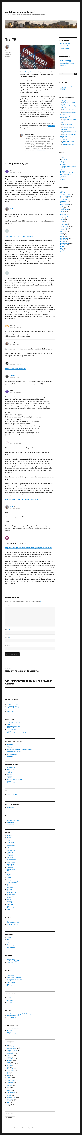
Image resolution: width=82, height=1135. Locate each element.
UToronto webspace (12, 946)
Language (9, 1065)
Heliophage (9, 747)
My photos (63, 161)
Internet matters (11, 1064)
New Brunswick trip (65, 43)
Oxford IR (9, 980)
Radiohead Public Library (13, 820)
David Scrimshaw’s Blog (13, 922)
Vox (8, 906)
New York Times (11, 869)
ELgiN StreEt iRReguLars (13, 924)
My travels (62, 178)
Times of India (10, 903)
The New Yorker (11, 894)
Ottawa (8, 1074)
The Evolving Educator (12, 783)
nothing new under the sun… (14, 751)
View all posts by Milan (39, 150)
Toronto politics (11, 982)
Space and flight (11, 1092)
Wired (8, 909)
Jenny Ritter (10, 819)
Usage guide (63, 87)
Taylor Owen (10, 962)
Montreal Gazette (11, 862)
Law (8, 1067)
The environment (11, 1097)
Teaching (9, 1095)
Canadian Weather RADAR (13, 723)
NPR (8, 871)
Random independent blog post (15, 779)
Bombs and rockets (11, 1048)
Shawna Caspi (10, 824)
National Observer (11, 866)
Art (7, 1045)
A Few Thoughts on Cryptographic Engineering (19, 1014)
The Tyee (9, 899)
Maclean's (9, 861)
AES (8, 939)
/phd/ (8, 974)
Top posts (62, 171)
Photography (8, 56)
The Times (9, 897)
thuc (61, 169)
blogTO (8, 840)
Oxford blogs (63, 163)
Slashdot (9, 877)
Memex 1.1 (9, 772)
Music (8, 1072)
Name (7, 629)
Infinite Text (10, 1030)
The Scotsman (10, 896)
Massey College (10, 975)
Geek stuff (7, 54)
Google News (10, 855)
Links (8, 942)
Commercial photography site (67, 86)
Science (7, 58)
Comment (9, 605)
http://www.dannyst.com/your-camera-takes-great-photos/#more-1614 (28, 548)
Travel (8, 1102)
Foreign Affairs (10, 852)
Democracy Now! (11, 850)
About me (62, 156)
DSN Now (9, 724)
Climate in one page (11, 796)
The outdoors (10, 1099)
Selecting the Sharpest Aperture (15, 368)
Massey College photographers (14, 977)
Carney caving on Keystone (69, 119)
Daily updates (10, 1053)
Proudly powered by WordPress (28, 1128)
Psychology (9, 1085)
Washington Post (11, 908)
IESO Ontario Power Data (13, 728)
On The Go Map (10, 807)
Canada (8, 1052)
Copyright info (64, 176)
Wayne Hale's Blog (11, 1000)
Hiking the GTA (10, 771)
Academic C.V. (65, 157)
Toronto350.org (11, 711)
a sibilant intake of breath (20, 12)
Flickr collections (64, 48)
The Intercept (10, 889)
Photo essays (10, 1079)
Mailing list (63, 89)
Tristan (12, 375)
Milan (6, 50)
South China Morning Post (13, 881)
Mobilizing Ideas (11, 959)
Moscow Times (10, 864)
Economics (9, 1055)
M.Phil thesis (10, 1069)
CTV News (9, 849)
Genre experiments (11, 941)
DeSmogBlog (10, 744)
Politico (8, 872)
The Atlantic (10, 884)
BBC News (9, 839)
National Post (10, 867)
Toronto (9, 1100)
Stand (8, 709)
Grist (8, 746)
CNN (8, 847)
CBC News (9, 844)
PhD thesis (9, 1077)
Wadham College (11, 986)
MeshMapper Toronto (12, 729)
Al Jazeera (9, 835)
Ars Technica (10, 837)
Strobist (9, 781)
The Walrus (9, 901)
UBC (8, 984)
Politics (8, 1084)
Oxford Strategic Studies (13, 1015)
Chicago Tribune (11, 845)
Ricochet (9, 874)
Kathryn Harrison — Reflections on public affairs (19, 749)
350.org (8, 703)
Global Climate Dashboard (13, 726)
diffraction (51, 125)
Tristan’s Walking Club (66, 174)
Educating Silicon (11, 767)
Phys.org (9, 997)
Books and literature (12, 1050)
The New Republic (11, 892)
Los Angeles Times (11, 859)
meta (8, 944)
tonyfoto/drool (10, 926)
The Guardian (10, 887)
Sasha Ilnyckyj (10, 822)
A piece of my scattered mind (14, 1028)
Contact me (64, 159)
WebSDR (9, 731)
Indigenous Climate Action (13, 708)
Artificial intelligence (12, 1047)
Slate (8, 879)
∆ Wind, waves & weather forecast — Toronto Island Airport (22, 733)
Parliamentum (10, 774)
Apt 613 (8, 921)
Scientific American (12, 999)
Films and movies (11, 1058)
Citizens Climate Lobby (12, 704)
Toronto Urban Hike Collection (68, 173)
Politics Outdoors (11, 753)
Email (7, 637)
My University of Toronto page (14, 979)
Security (9, 1090)
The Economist (10, 886)
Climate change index (12, 794)
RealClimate (10, 756)
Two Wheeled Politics (12, 1034)
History (8, 1062)
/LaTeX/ (9, 937)
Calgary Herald (10, 842)
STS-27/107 (10, 1094)
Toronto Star (10, 904)
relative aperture (27, 72)
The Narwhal (10, 891)
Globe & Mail (10, 854)
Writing (8, 1104)
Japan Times (10, 857)
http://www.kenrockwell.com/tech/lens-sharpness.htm (23, 499)
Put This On (9, 777)
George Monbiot (11, 769)
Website (8, 645)
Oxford (8, 1075)
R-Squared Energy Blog (12, 754)
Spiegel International (12, 882)
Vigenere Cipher (11, 947)
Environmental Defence (13, 706)
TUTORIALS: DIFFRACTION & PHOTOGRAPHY (19, 236)
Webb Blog (9, 1002)
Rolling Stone (10, 876)
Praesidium (9, 776)
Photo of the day (11, 1080)
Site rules (62, 179)
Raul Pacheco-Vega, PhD (13, 961)
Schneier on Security (12, 1017)
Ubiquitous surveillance (68, 101)
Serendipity (9, 1032)
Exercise (9, 1057)
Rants (8, 1087)
